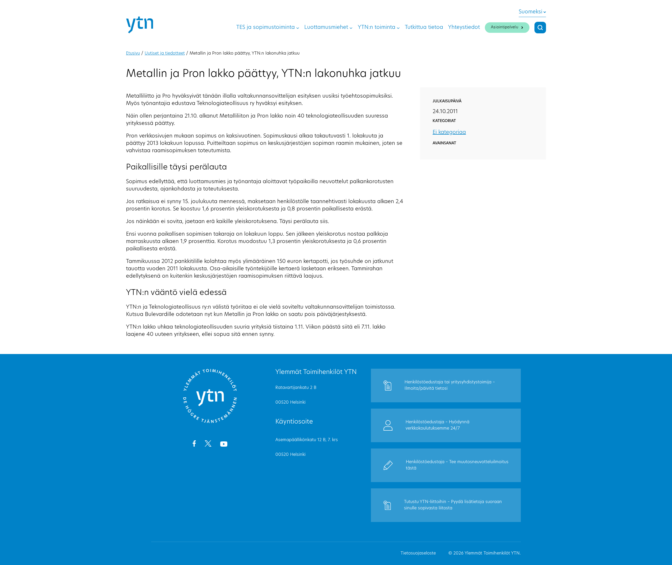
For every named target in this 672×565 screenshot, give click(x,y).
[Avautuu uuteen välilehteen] (194, 444)
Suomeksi (530, 12)
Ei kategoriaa (449, 132)
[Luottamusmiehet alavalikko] (351, 27)
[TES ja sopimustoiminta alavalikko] (297, 27)
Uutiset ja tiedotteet (165, 53)
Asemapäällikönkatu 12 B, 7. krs (306, 440)
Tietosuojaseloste (418, 553)
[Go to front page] (210, 422)
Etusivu (133, 53)
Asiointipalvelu (504, 27)
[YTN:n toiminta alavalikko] (398, 27)
